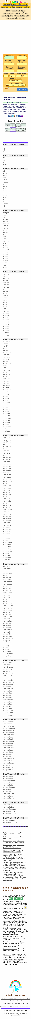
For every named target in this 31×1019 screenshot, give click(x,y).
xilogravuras (8, 770)
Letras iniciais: (9, 55)
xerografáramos (9, 809)
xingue (5, 258)
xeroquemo (7, 527)
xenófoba (6, 344)
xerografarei (8, 739)
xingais (6, 315)
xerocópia (7, 514)
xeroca (6, 237)
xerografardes (8, 776)
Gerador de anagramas (11, 911)
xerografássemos (10, 822)
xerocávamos (8, 682)
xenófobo (6, 346)
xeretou (6, 296)
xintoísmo (7, 558)
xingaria (6, 405)
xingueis (6, 424)
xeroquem (7, 383)
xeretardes (7, 569)
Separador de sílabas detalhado (14, 921)
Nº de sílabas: (9, 74)
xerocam (6, 302)
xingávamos (8, 654)
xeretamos (7, 446)
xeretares (7, 459)
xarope (6, 217)
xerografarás (8, 750)
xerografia (7, 634)
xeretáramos (8, 667)
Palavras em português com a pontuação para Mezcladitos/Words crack (13, 846)
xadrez (6, 215)
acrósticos (24, 4)
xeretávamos (8, 671)
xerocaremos (8, 673)
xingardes (7, 529)
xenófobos (7, 444)
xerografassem (9, 789)
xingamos (7, 389)
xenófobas (7, 442)
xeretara (6, 355)
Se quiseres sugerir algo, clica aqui (15, 1003)
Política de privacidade (19, 1014)
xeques (6, 224)
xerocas (6, 307)
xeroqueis (7, 525)
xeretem (6, 291)
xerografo (7, 521)
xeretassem (7, 582)
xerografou (7, 636)
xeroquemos (8, 638)
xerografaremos (9, 805)
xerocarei (6, 490)
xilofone (6, 387)
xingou (5, 256)
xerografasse (8, 754)
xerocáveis (7, 614)
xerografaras (8, 737)
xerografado (8, 684)
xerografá (7, 523)
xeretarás (7, 466)
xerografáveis (8, 798)
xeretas (6, 287)
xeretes (6, 293)
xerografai (7, 619)
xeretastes (7, 586)
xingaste (6, 416)
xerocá (6, 241)
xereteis (6, 361)
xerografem (7, 630)
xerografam (7, 621)
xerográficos (8, 767)
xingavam (7, 418)
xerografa (7, 516)
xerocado (6, 368)
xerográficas (8, 765)
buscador (6, 4)
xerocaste (7, 507)
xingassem (7, 542)
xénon (5, 204)
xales (5, 175)
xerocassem (8, 606)
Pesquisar (22, 90)
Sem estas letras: (22, 61)
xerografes (7, 632)
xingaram (6, 394)
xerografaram (8, 735)
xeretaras (7, 453)
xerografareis (8, 778)
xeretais (6, 350)
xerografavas (8, 761)
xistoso (6, 333)
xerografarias (8, 785)
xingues (6, 330)
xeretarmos (7, 580)
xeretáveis (7, 590)
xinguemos (7, 551)
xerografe (7, 518)
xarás (5, 178)
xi (3, 147)
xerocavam (7, 510)
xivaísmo (6, 431)
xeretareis (7, 571)
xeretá (5, 232)
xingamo (6, 317)
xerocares (7, 494)
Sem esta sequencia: (21, 67)
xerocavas (7, 512)
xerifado (6, 366)
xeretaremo (7, 573)
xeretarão (7, 468)
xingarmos (7, 540)
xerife (5, 234)
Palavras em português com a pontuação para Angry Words (13, 841)
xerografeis (7, 697)
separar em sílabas (8, 7)
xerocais (6, 370)
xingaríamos (8, 713)
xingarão (6, 411)
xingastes (7, 547)
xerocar (6, 304)
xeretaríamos (8, 722)
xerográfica (7, 702)
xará (5, 162)
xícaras (6, 335)
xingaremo (7, 534)
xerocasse (7, 505)
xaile (5, 173)
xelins (5, 221)
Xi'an (5, 171)
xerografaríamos (9, 820)
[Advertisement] (15, 36)
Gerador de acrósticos (11, 942)
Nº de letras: (21, 74)
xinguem (6, 328)
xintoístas (7, 656)
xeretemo (7, 363)
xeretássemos (8, 724)
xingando (6, 392)
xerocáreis (7, 612)
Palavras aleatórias (10, 949)
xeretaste (6, 473)
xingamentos (8, 710)
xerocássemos (9, 728)
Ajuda (6, 88)
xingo (5, 193)
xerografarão (8, 752)
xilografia (6, 641)
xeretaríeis (7, 665)
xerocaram (7, 486)
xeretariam (7, 575)
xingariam (7, 536)
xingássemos (8, 715)
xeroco (6, 239)
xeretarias (7, 577)
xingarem (6, 400)
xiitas (5, 243)
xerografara (7, 691)
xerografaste (8, 756)
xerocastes (7, 610)
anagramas (15, 4)
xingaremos (7, 645)
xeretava (6, 359)
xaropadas (7, 438)
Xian (5, 158)
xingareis (6, 531)
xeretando (7, 449)
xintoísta (6, 560)
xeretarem (7, 457)
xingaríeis (7, 647)
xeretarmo (7, 464)
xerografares (8, 743)
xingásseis (7, 651)
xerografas (7, 625)
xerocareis (7, 595)
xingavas (6, 420)
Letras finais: (22, 55)
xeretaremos (8, 663)
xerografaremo (9, 781)
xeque (5, 182)
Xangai (6, 213)
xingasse (6, 414)
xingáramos (7, 649)
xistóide (6, 429)
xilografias (7, 706)
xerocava (6, 379)
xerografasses (8, 791)
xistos (5, 261)
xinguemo (7, 427)
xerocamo (7, 372)
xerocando (7, 483)
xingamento (7, 643)
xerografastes (8, 794)
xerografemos (8, 763)
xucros (5, 265)
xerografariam (8, 783)
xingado (6, 313)
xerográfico (7, 704)
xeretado (6, 348)
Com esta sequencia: (9, 67)
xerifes (5, 298)
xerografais (7, 687)
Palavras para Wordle (11, 895)
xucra (5, 199)
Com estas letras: (9, 61)
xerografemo (8, 700)
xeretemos (7, 479)
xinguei (6, 326)
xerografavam (8, 759)
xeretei (6, 289)
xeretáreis (7, 588)
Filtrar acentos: (15, 78)
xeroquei (6, 381)
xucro (5, 202)
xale (4, 160)
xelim (5, 180)
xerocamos (7, 481)
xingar (5, 252)
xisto (5, 197)
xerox (5, 186)
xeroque (6, 311)
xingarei (6, 398)
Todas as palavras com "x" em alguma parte (14, 837)
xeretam (6, 283)
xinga (5, 191)
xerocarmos (7, 603)
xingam (6, 250)
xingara (6, 320)
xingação (6, 422)
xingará (6, 322)
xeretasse (7, 470)
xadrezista (7, 566)
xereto (5, 230)
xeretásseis (7, 669)
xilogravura (7, 708)
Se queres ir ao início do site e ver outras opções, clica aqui (15, 999)
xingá (5, 195)
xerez (5, 184)
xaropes (6, 276)
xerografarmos (9, 787)
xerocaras (7, 488)
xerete (5, 228)
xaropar (6, 274)
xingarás (6, 409)
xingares (6, 403)
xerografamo (8, 689)
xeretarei (6, 455)
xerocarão (7, 503)
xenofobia (7, 440)
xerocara (6, 374)
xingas (5, 254)
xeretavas (7, 477)
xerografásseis (9, 811)
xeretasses (7, 584)
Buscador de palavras (11, 936)
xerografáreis (8, 796)
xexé (5, 164)
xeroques (6, 385)
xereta (5, 226)
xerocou (6, 309)
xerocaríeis (7, 676)
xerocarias (7, 601)
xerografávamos (9, 813)
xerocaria (6, 496)
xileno (5, 245)
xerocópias (7, 617)
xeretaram (7, 451)
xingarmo (6, 407)
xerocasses (7, 608)
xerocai (6, 300)
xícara (5, 267)
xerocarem (7, 492)
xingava (6, 324)
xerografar (7, 623)
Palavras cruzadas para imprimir (14, 954)
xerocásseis (8, 680)
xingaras (6, 396)
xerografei (7, 628)
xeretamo (7, 353)
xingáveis (7, 555)
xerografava (8, 695)
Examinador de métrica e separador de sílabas (12, 928)
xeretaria (6, 462)
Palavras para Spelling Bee (12, 902)
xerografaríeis (8, 807)
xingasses (7, 544)
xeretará (6, 357)
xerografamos (8, 730)
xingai (5, 247)
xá (4, 149)
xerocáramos (8, 678)
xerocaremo (8, 597)
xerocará (6, 376)
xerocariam (7, 599)
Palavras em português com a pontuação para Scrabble (13, 851)
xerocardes (7, 593)
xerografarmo (8, 748)
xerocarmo (7, 499)
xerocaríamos (8, 726)
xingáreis (6, 553)
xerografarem (8, 741)
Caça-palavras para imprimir (13, 960)
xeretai (6, 280)
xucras (5, 263)
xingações (7, 549)
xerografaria (8, 746)
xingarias (6, 538)
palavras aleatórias (23, 7)
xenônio (6, 278)
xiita (4, 188)
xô (4, 151)
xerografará (7, 693)
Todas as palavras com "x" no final (13, 833)
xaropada (7, 342)
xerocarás (7, 501)
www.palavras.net (11, 1013)
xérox (5, 206)
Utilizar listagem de (15, 83)
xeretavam (7, 475)
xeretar (6, 285)
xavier (5, 219)
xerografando (8, 732)
